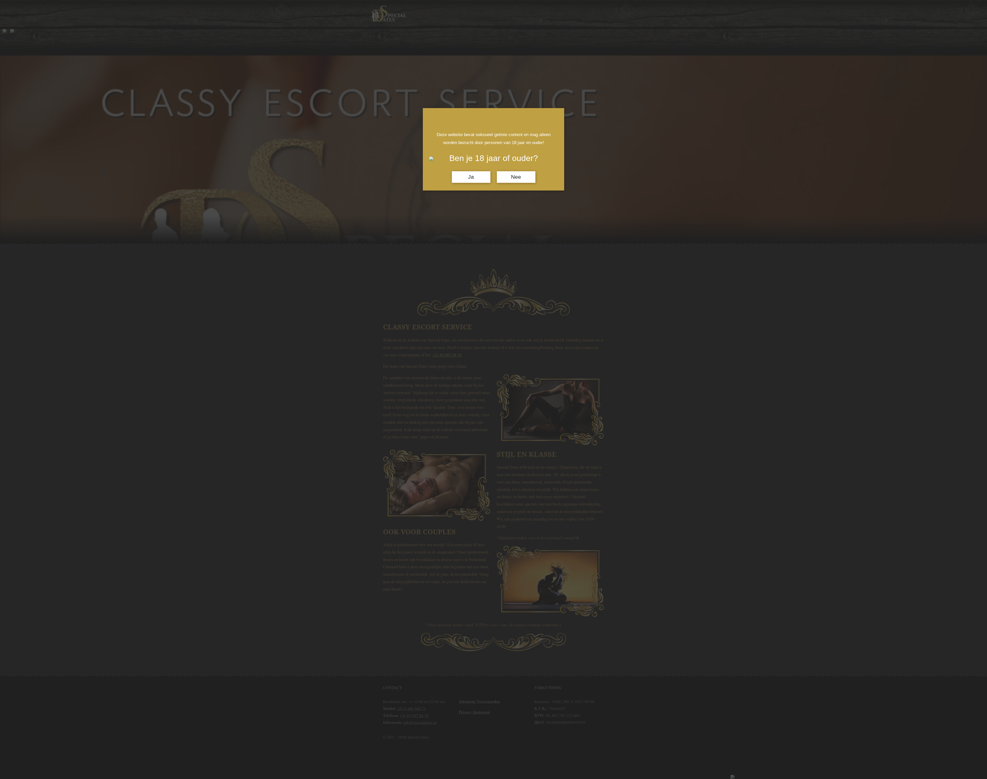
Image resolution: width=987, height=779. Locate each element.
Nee (516, 177)
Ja (471, 177)
